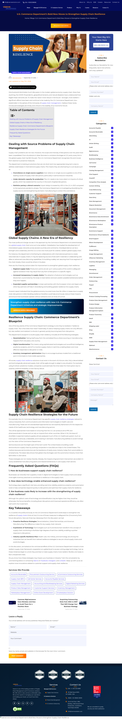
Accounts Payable (95, 128)
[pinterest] (27, 703)
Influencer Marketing (96, 258)
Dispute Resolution (95, 205)
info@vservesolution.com (12, 2)
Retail (91, 318)
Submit (93, 112)
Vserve (35, 561)
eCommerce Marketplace (97, 220)
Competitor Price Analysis (97, 182)
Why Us (89, 2)
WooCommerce (94, 349)
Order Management (95, 277)
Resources (107, 2)
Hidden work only (94, 96)
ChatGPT (92, 178)
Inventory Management (66, 588)
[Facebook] (14, 703)
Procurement (93, 292)
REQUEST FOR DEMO (61, 26)
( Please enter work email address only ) (101, 86)
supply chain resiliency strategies (62, 419)
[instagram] (31, 703)
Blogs (32, 18)
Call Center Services (35, 579)
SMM (90, 337)
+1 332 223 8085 (76, 688)
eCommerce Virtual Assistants (99, 235)
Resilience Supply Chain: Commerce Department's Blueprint (31, 126)
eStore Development (96, 242)
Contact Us (115, 2)
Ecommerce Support (96, 231)
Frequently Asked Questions (20, 133)
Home (27, 18)
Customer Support (95, 193)
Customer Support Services (44, 588)
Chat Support (93, 174)
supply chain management (51, 103)
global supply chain (19, 245)
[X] (23, 703)
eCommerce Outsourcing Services (70, 574)
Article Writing (94, 143)
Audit (91, 147)
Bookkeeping (93, 155)
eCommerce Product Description (96, 226)
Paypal (91, 285)
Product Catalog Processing (98, 296)
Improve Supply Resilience (24, 310)
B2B (94, 2)
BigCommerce (94, 151)
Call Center (92, 163)
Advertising (93, 136)
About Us (82, 2)
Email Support (94, 238)
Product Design (94, 304)
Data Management (95, 201)
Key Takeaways (15, 136)
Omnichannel (93, 273)
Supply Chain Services (52, 692)
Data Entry (92, 197)
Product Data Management (21, 588)
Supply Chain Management (22, 72)
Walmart (92, 345)
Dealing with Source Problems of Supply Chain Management (31, 119)
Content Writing (94, 186)
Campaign (92, 166)
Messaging (92, 269)
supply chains (22, 515)
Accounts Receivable (18, 574)
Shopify (91, 334)
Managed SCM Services (50, 689)
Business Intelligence (96, 159)
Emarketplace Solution (65, 593)
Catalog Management (96, 170)
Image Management (96, 254)
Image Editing (93, 250)
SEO (90, 322)
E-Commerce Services (50, 696)
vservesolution (17, 78)
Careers (100, 2)
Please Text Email (94, 364)
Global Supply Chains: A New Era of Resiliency (26, 122)
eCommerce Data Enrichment (99, 217)
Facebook (44, 561)
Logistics (92, 265)
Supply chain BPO (17, 579)
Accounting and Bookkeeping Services (48, 583)
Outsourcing (93, 281)
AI (89, 139)
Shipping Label (94, 326)
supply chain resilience (24, 360)
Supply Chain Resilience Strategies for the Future (27, 129)
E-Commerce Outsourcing (53, 703)
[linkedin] (18, 703)
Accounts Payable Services (54, 579)
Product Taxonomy (95, 314)
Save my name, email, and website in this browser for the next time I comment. (37, 651)
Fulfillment (92, 246)
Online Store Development (43, 593)
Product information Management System (96, 309)
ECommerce (93, 213)
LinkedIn (62, 561)
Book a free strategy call (101, 45)
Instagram (52, 561)
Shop (91, 330)
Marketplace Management (20, 593)
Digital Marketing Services (75, 583)
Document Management (97, 209)
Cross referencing (95, 190)
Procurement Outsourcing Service (42, 574)
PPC (90, 289)
